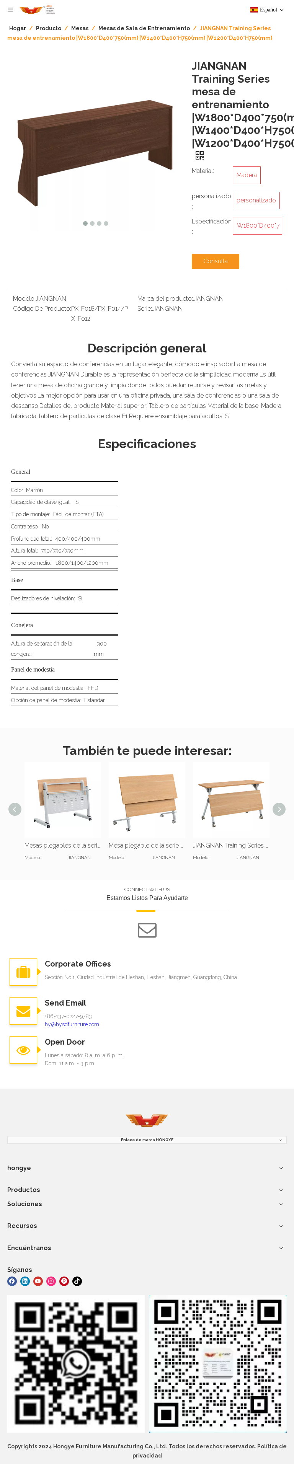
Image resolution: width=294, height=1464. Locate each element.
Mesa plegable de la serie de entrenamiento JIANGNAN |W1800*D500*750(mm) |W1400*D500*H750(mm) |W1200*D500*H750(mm (147, 845)
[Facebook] (12, 1281)
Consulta (215, 261)
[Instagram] (51, 1281)
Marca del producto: (165, 298)
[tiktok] (77, 1281)
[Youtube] (38, 1281)
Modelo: (24, 298)
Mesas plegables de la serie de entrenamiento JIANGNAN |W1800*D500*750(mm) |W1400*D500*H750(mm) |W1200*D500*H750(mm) (62, 845)
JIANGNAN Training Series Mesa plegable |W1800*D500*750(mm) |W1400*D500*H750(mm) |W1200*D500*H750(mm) (231, 845)
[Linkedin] (25, 1281)
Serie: (144, 308)
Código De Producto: (42, 308)
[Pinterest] (64, 1281)
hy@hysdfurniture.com (72, 1024)
